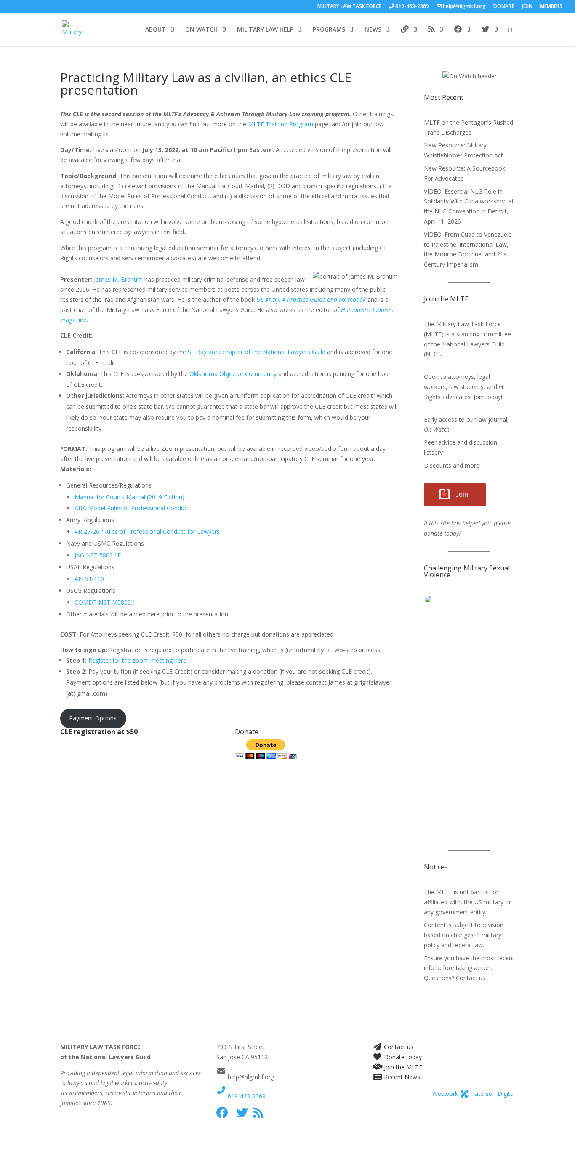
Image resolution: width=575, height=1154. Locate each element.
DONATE (503, 7)
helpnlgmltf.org (464, 7)
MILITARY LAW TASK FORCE (349, 7)
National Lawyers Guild (473, 344)
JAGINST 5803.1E (98, 555)
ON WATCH (201, 30)
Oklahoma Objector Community (232, 374)
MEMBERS (551, 7)
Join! (462, 494)
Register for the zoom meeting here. (138, 660)
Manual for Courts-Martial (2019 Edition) (129, 497)
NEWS (373, 30)
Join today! (488, 397)
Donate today (402, 1057)
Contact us (397, 1047)
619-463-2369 (246, 1096)
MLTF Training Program (280, 124)
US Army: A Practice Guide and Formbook (311, 300)
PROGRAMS (329, 30)
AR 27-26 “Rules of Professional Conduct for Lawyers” (148, 532)
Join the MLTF (402, 1067)
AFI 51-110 (89, 579)
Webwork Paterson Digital (473, 1094)
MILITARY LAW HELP (265, 30)
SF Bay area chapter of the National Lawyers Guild (256, 352)
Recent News (401, 1077)
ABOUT (155, 30)
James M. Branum (118, 279)
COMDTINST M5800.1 (105, 602)
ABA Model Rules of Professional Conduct (132, 508)
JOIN (527, 7)
